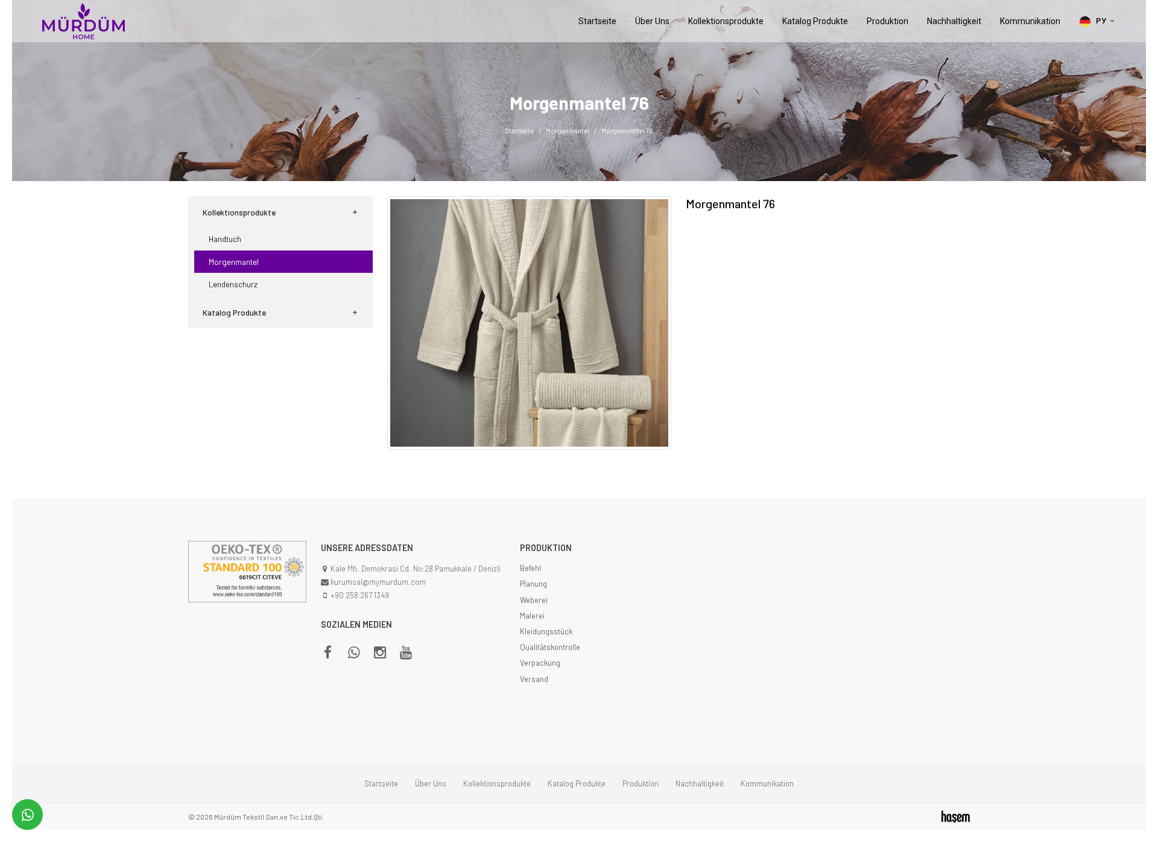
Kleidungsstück (546, 631)
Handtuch (225, 239)
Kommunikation (1030, 21)
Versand (534, 679)
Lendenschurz (233, 284)
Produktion (887, 21)
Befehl (530, 568)
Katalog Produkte (815, 21)
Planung (533, 583)
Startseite (597, 21)
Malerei (532, 615)
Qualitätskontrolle (550, 647)
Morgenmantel (567, 131)
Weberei (534, 600)
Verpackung (540, 663)
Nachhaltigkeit (954, 21)
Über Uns (652, 21)
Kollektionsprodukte (726, 21)
